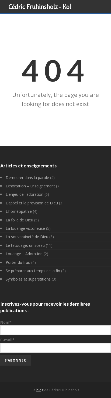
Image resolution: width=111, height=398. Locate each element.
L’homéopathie (19, 211)
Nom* (6, 322)
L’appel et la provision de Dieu (32, 202)
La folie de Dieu (19, 219)
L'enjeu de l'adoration (24, 194)
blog (39, 389)
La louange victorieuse (25, 228)
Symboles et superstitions (28, 279)
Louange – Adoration (24, 253)
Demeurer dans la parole (27, 177)
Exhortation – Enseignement (30, 185)
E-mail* (7, 339)
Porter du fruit (18, 262)
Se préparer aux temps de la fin (33, 270)
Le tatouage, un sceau (25, 245)
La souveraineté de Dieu (27, 236)
